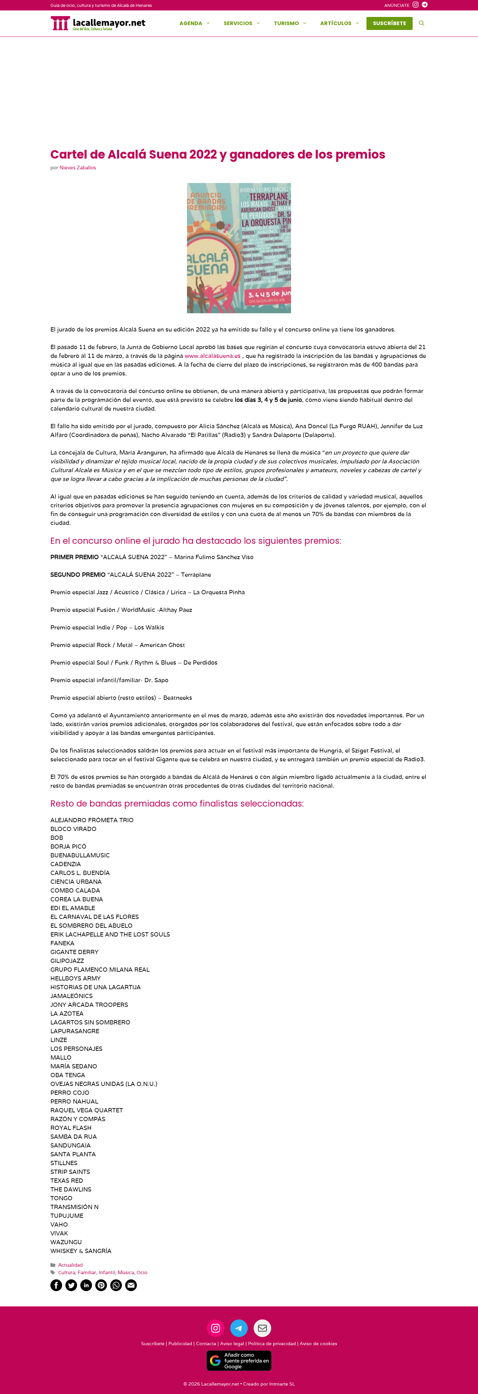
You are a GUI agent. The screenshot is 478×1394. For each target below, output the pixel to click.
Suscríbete (153, 1343)
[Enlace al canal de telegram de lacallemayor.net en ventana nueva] (423, 5)
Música (126, 1272)
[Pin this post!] (101, 1289)
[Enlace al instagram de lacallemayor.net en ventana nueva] (413, 5)
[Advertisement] (239, 98)
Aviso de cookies (318, 1343)
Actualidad (70, 1264)
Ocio (142, 1272)
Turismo (286, 23)
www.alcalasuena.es (213, 355)
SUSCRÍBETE (389, 23)
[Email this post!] (131, 1289)
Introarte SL (282, 1384)
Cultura (66, 1272)
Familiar (87, 1272)
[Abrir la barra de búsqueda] (422, 23)
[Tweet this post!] (71, 1289)
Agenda (190, 23)
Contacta (206, 1343)
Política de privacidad (272, 1343)
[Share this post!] (56, 1289)
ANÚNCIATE (396, 5)
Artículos (336, 23)
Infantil (107, 1272)
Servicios (238, 23)
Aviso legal (232, 1343)
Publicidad (180, 1343)
